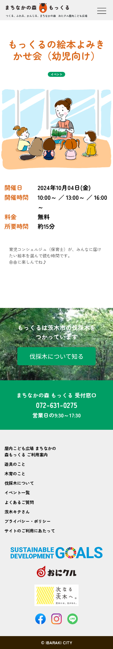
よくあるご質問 (19, 502)
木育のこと (14, 473)
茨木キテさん (17, 511)
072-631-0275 (56, 405)
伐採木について (19, 483)
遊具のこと (14, 464)
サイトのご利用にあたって (29, 530)
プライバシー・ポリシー (27, 521)
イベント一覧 (17, 492)
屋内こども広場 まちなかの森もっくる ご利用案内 (30, 451)
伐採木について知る (56, 356)
